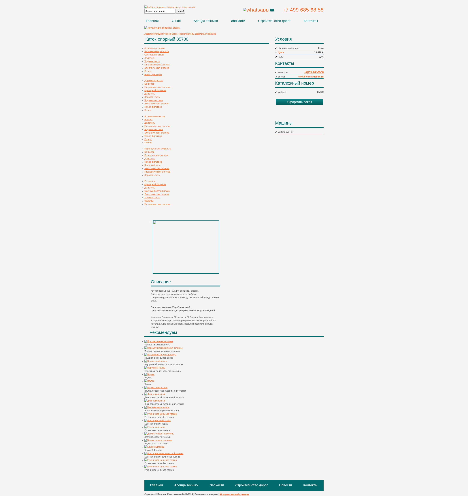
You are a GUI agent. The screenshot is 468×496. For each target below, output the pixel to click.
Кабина (148, 142)
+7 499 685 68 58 (303, 10)
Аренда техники (206, 21)
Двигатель (149, 58)
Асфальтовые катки (154, 116)
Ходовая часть (152, 61)
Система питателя (154, 54)
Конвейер (149, 84)
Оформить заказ (299, 102)
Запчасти (238, 21)
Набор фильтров (153, 74)
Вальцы (148, 119)
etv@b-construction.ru (311, 76)
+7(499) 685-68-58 (314, 72)
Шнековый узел (152, 165)
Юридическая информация (234, 494)
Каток (174, 34)
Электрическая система (156, 68)
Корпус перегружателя (156, 155)
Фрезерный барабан (155, 90)
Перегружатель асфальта (191, 34)
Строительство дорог (274, 21)
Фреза (167, 34)
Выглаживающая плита (156, 51)
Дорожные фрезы (153, 80)
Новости (285, 485)
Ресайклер (210, 34)
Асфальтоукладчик (154, 34)
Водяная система (153, 100)
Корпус (148, 71)
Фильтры (149, 201)
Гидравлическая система (157, 64)
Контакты (311, 21)
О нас (176, 21)
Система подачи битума (157, 191)
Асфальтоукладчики (154, 48)
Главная (152, 21)
